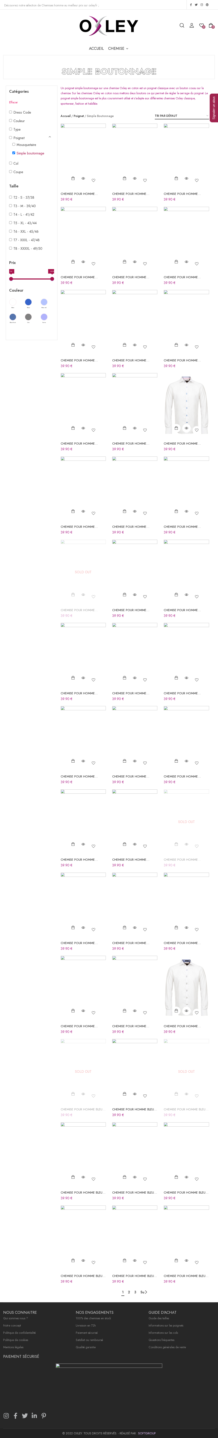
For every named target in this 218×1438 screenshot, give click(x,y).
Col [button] (15, 163)
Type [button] (17, 129)
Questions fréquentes (161, 1340)
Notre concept (12, 1325)
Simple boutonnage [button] (30, 153)
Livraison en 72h (86, 1325)
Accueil (66, 116)
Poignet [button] (18, 138)
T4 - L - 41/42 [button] (23, 214)
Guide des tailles (159, 1318)
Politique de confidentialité (19, 1333)
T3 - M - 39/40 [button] (24, 206)
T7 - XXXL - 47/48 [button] (26, 240)
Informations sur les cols (163, 1333)
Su (142, 1292)
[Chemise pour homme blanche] (83, 156)
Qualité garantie (86, 1347)
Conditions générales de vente (167, 1347)
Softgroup (147, 1433)
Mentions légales (13, 1347)
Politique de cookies (15, 1340)
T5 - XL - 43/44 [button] (25, 223)
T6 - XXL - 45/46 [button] (26, 231)
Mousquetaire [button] (26, 144)
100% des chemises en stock (93, 1318)
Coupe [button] (18, 172)
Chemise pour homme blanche (78, 196)
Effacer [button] (13, 102)
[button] (118, 48)
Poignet (79, 116)
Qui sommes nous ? (15, 1318)
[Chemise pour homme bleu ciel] (134, 1071)
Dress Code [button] (22, 112)
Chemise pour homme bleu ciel (81, 1111)
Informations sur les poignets (166, 1325)
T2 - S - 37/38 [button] (23, 197)
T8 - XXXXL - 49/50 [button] (27, 248)
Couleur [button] (19, 120)
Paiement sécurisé (87, 1333)
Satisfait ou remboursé (89, 1340)
